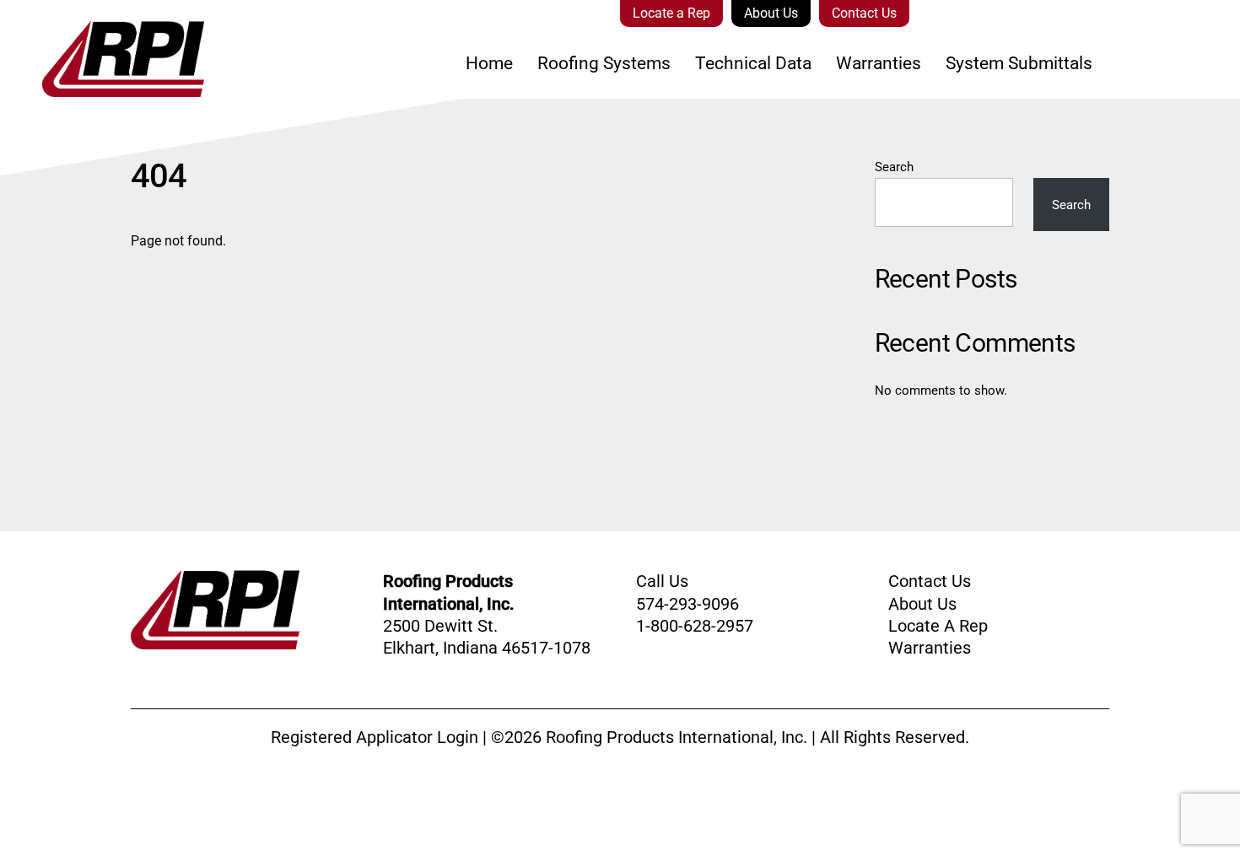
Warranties (878, 63)
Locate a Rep (671, 13)
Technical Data (753, 63)
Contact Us (864, 13)
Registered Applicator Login (374, 737)
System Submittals (1019, 63)
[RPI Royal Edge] (102, 86)
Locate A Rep (938, 626)
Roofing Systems (604, 63)
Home (489, 63)
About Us (771, 13)
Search (894, 167)
